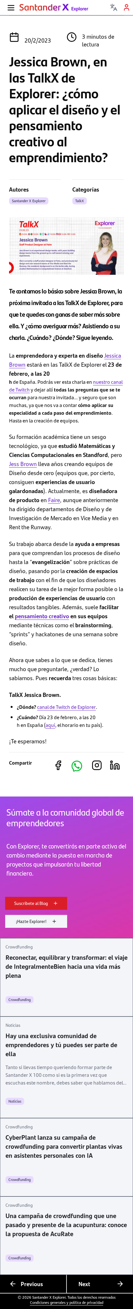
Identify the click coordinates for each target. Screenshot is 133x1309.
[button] (77, 766)
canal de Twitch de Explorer (66, 706)
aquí (50, 725)
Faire (54, 500)
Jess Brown (23, 464)
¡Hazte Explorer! (31, 921)
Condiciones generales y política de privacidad (66, 1302)
